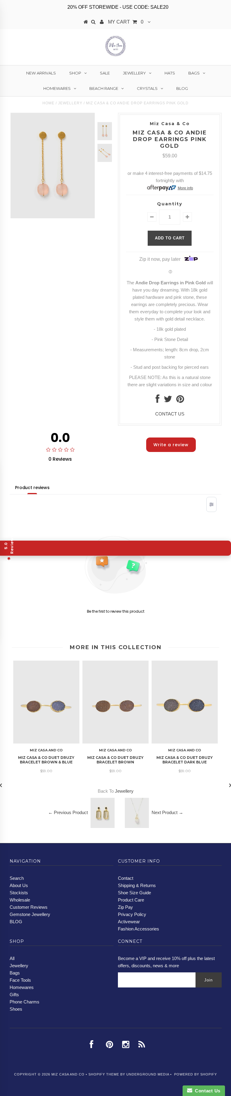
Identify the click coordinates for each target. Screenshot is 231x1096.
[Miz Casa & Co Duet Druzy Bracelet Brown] (115, 741)
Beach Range (103, 88)
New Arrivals (41, 73)
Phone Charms (24, 1001)
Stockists (19, 892)
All (12, 958)
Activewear (129, 921)
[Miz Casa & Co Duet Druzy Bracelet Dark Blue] (185, 741)
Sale (105, 73)
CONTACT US (169, 413)
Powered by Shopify (195, 1074)
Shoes (16, 1009)
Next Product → (167, 812)
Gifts (14, 994)
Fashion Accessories (138, 928)
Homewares (57, 88)
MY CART (125, 21)
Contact (125, 878)
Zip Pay (125, 907)
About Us (19, 885)
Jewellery (134, 73)
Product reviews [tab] (32, 488)
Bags (194, 73)
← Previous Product (68, 812)
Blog (182, 88)
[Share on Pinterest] (180, 400)
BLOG (16, 921)
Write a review (171, 445)
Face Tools (20, 980)
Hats (170, 73)
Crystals (147, 88)
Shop (75, 73)
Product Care (131, 899)
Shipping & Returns (137, 885)
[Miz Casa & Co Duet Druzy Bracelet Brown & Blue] (46, 741)
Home (48, 103)
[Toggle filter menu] (211, 504)
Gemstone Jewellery (30, 914)
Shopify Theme (103, 1074)
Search (17, 878)
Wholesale (20, 899)
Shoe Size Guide (134, 892)
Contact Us (206, 1090)
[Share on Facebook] (157, 400)
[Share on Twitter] (168, 400)
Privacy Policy (132, 914)
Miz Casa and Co (68, 1074)
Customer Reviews (29, 907)
